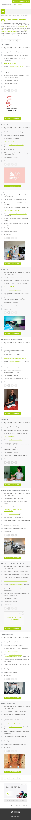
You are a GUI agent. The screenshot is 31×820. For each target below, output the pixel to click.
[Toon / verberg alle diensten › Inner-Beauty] (17, 448)
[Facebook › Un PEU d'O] (8, 312)
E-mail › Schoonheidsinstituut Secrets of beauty (16, 581)
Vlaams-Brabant (8, 498)
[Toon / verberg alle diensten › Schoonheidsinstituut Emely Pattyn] (17, 371)
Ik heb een (21, 1)
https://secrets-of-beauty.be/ (16, 584)
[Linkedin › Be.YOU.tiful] (12, 164)
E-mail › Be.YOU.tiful (9, 141)
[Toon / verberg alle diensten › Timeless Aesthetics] (17, 665)
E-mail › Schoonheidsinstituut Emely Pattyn (15, 358)
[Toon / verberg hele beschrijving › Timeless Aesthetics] (17, 660)
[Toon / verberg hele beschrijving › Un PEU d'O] (17, 294)
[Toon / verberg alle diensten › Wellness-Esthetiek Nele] (17, 737)
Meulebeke (16, 571)
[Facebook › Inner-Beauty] (8, 462)
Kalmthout (13, 277)
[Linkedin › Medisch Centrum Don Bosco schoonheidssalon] (12, 535)
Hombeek (12, 52)
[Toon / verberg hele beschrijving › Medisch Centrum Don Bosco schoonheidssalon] (17, 517)
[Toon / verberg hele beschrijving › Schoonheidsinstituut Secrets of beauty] (17, 589)
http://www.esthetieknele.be (15, 727)
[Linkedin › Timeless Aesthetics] (12, 679)
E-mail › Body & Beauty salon (11, 210)
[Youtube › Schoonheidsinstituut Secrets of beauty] (15, 608)
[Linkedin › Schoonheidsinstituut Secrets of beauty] (12, 608)
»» (19, 40)
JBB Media (14, 816)
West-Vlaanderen (8, 347)
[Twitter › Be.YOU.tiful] (5, 164)
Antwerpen (6, 52)
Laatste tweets (8, 455)
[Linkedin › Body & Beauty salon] (12, 238)
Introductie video (23, 378)
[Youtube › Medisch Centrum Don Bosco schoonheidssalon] (15, 535)
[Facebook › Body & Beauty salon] (8, 238)
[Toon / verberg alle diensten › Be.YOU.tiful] (17, 153)
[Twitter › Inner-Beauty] (5, 462)
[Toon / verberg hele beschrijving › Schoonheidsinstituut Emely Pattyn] (17, 367)
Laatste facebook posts (10, 83)
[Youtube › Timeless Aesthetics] (15, 679)
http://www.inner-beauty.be (15, 440)
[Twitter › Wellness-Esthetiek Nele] (5, 751)
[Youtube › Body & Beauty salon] (15, 238)
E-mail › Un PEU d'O (9, 287)
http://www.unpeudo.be (14, 290)
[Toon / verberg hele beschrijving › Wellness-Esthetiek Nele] (17, 732)
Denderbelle (16, 132)
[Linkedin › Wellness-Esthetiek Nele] (12, 751)
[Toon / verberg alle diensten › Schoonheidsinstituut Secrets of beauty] (17, 594)
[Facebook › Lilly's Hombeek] (8, 90)
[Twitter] (12, 812)
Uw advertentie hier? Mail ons (15, 800)
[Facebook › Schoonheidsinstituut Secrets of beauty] (8, 608)
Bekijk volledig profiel (12, 118)
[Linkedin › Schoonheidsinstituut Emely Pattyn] (12, 385)
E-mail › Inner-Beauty (9, 436)
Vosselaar (12, 427)
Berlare (15, 199)
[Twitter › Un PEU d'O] (5, 312)
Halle (14, 498)
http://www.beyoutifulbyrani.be (16, 145)
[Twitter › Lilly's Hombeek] (5, 90)
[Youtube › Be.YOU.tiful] (15, 164)
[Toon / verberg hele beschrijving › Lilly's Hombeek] (17, 72)
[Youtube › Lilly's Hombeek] (15, 90)
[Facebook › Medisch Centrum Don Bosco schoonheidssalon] (8, 535)
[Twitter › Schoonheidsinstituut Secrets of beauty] (5, 608)
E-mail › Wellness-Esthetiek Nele (12, 723)
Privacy (18, 816)
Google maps (20, 52)
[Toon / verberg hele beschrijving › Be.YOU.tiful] (17, 150)
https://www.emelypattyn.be (15, 361)
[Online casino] (15, 784)
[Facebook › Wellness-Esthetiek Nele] (8, 751)
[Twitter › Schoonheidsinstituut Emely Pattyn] (5, 385)
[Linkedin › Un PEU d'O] (12, 312)
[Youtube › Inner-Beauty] (15, 462)
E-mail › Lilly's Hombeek (10, 63)
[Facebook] (15, 812)
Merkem (16, 347)
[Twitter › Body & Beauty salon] (5, 238)
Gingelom (11, 642)
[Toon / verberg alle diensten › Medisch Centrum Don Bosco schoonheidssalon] (17, 521)
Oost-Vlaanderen (8, 132)
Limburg (6, 642)
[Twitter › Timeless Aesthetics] (5, 679)
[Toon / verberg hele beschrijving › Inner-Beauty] (17, 444)
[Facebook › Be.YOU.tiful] (8, 164)
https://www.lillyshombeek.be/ (16, 66)
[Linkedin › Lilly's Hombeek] (12, 90)
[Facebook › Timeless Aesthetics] (8, 679)
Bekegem (16, 711)
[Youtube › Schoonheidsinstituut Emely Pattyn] (15, 385)
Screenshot (7, 215)
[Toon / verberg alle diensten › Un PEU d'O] (17, 298)
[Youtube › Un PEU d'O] (15, 312)
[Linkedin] (18, 812)
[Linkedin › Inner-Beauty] (12, 462)
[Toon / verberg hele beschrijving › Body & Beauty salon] (17, 219)
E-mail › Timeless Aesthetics (11, 651)
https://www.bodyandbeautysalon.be (18, 214)
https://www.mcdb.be (14, 514)
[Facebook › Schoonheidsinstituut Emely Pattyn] (8, 385)
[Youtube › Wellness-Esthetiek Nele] (15, 751)
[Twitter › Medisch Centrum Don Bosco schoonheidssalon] (5, 535)
